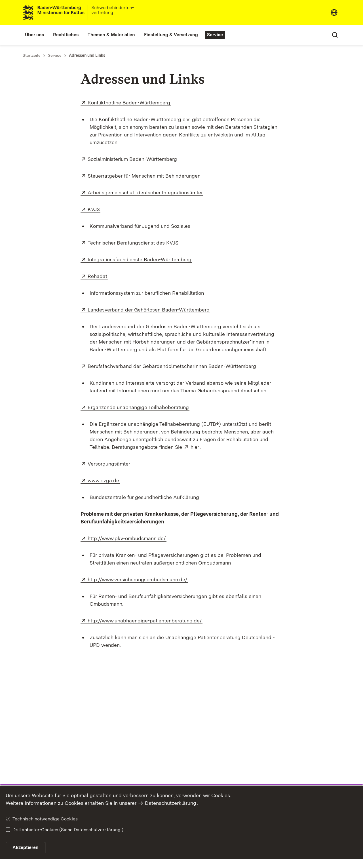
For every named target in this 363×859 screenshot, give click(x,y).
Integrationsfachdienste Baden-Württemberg (140, 259)
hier (195, 447)
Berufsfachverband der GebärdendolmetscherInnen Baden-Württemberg (172, 366)
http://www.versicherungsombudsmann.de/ (138, 579)
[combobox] (334, 12)
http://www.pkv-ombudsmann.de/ (127, 538)
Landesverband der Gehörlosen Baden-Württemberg (149, 310)
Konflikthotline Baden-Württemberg (129, 103)
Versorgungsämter (109, 464)
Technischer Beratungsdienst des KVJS (133, 243)
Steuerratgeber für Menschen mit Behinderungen (145, 176)
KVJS (94, 209)
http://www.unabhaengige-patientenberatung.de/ (145, 621)
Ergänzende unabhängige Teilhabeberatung (138, 407)
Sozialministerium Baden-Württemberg (133, 159)
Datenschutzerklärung (170, 803)
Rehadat (98, 276)
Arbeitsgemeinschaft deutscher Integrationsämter (145, 192)
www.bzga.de (104, 480)
